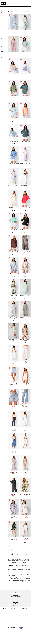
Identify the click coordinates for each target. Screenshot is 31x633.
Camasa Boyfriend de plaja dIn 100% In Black (25, 230)
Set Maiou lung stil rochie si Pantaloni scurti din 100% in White (25, 538)
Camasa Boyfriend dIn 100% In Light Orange (25, 119)
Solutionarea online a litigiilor (4, 624)
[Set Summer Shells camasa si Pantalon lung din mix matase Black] (13, 485)
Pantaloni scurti (2, 18)
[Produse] (1, 6)
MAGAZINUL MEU (3, 608)
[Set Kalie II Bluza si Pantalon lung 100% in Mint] (25, 287)
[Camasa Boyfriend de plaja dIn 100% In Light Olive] (13, 88)
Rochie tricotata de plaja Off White (13, 339)
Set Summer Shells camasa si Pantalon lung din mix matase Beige (25, 472)
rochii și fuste (10, 565)
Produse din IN (2, 12)
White (2, 52)
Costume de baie (3, 24)
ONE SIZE (2, 39)
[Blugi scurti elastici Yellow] (25, 441)
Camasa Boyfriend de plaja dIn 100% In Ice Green (13, 230)
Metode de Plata (3, 614)
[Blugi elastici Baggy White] (25, 419)
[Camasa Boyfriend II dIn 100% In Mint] (13, 132)
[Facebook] (14, 603)
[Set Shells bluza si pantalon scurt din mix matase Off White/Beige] (25, 265)
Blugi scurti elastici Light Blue (14, 383)
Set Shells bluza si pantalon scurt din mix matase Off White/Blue (14, 274)
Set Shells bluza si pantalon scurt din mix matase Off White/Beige (25, 274)
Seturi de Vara (2, 11)
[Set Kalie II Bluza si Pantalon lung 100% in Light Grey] (13, 309)
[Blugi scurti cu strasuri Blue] (13, 397)
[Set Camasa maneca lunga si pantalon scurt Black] (13, 529)
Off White (2, 53)
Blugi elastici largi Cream (25, 361)
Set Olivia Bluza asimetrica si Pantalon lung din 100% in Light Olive (25, 31)
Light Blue (2, 51)
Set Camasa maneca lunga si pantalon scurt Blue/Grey (13, 516)
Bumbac (2, 30)
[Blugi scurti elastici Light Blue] (13, 375)
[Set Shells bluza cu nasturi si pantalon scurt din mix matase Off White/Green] (25, 485)
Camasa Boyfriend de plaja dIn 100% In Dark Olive (25, 97)
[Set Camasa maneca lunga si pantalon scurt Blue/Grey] (13, 507)
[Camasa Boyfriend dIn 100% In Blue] (13, 110)
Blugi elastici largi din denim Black (13, 427)
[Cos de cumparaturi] (29, 6)
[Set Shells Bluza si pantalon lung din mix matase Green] (13, 287)
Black (2, 49)
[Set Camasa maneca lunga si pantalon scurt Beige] (25, 331)
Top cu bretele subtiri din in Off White (25, 383)
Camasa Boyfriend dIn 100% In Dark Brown (13, 252)
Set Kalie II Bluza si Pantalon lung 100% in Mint (25, 296)
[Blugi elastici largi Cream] (25, 353)
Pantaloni (2, 17)
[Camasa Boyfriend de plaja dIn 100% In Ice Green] (13, 221)
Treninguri (2, 16)
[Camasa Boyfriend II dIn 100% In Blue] (13, 154)
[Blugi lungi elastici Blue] (13, 441)
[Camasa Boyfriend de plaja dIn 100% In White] (25, 66)
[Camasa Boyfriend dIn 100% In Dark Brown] (13, 243)
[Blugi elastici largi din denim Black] (13, 419)
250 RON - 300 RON (3, 62)
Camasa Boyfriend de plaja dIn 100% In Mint (25, 53)
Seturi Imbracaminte (3, 25)
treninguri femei (25, 560)
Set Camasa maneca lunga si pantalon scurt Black (13, 538)
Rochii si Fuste (2, 13)
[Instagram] (17, 603)
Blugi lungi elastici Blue (13, 449)
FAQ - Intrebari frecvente (4, 619)
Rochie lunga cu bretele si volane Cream (13, 208)
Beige (2, 50)
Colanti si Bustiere (3, 22)
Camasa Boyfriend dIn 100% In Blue (13, 119)
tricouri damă (17, 573)
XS (1, 40)
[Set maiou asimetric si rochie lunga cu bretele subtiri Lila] (25, 154)
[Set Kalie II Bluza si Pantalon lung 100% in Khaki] (25, 309)
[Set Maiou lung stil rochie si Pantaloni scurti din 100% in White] (25, 529)
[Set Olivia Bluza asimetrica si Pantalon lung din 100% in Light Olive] (25, 22)
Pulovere (2, 19)
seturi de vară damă (15, 580)
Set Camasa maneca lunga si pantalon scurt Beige (25, 340)
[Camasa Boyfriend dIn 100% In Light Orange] (25, 110)
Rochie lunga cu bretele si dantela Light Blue (13, 185)
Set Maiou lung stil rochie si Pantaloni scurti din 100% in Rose (13, 53)
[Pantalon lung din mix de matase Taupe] (25, 243)
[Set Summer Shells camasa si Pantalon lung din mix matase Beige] (25, 463)
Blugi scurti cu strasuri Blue (13, 405)
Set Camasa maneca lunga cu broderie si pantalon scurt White (25, 516)
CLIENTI (2, 617)
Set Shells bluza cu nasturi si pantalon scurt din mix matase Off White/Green (25, 494)
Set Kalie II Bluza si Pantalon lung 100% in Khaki (25, 318)
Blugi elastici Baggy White (25, 427)
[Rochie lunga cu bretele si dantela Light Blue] (13, 176)
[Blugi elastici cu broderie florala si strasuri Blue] (25, 397)
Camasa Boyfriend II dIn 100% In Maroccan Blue (25, 141)
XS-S (1, 41)
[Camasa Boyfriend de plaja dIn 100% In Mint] (25, 44)
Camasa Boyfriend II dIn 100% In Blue (14, 163)
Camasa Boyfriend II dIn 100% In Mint (13, 141)
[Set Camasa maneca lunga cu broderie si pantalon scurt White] (25, 507)
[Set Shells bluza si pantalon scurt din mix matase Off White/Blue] (13, 265)
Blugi (1, 21)
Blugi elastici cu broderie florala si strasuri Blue (25, 406)
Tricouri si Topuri (3, 15)
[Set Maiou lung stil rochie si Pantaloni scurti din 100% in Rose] (13, 44)
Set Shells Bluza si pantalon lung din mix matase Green (14, 296)
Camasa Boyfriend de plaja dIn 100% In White (25, 75)
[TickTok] (15, 603)
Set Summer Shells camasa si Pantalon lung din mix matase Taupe (13, 472)
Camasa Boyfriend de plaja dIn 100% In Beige (13, 75)
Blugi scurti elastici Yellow (25, 449)
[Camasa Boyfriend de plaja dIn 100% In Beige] (13, 66)
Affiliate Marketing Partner (4, 615)
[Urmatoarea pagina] (29, 542)
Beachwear (2, 23)
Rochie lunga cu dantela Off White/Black (25, 185)
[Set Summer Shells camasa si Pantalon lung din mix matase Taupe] (13, 463)
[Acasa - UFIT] (5, 3)
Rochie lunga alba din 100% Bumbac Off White (14, 362)
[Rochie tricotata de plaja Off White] (13, 331)
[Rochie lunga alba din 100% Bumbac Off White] (13, 353)
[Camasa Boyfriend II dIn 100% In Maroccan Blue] (25, 132)
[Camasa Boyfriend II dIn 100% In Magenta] (25, 198)
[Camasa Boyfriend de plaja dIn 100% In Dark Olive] (25, 88)
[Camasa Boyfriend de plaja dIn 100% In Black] (25, 221)
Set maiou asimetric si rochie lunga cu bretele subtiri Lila (25, 163)
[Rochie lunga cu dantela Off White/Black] (25, 176)
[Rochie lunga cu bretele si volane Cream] (13, 198)
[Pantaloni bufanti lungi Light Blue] (13, 22)
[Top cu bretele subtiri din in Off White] (25, 375)
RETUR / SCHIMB (13, 608)
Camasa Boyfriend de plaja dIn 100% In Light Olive (13, 97)
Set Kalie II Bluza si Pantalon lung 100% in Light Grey (13, 318)
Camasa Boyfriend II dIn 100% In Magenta (25, 208)
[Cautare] (29, 3)
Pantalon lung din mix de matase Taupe (25, 251)
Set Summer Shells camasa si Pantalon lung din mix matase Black (13, 494)
